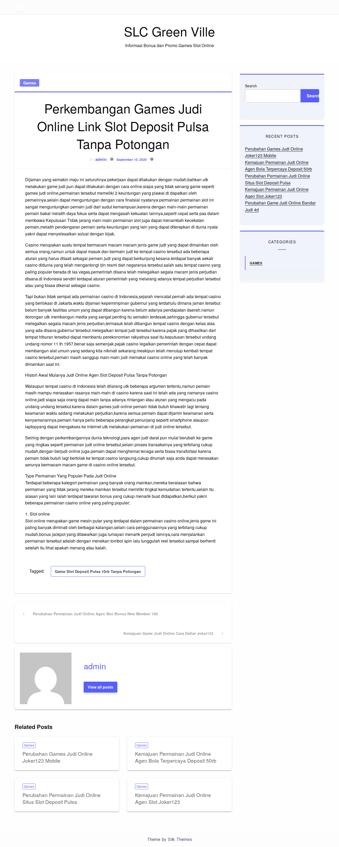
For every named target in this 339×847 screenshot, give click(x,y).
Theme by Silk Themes (169, 839)
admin (101, 159)
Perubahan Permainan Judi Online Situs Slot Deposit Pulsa (62, 798)
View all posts (100, 687)
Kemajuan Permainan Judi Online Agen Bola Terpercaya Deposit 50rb (175, 757)
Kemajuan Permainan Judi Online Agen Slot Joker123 (173, 798)
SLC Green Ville (169, 31)
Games (29, 82)
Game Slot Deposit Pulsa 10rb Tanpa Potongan (98, 571)
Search (251, 85)
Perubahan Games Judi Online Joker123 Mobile (58, 757)
